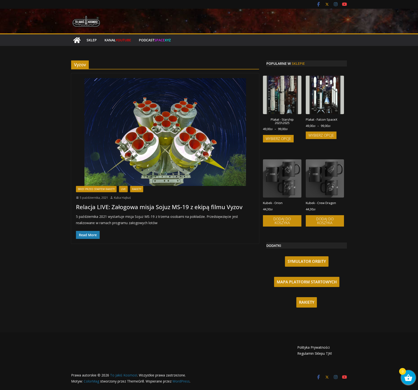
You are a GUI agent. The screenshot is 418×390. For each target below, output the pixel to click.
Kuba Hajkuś (122, 198)
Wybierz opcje (278, 138)
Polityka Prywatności (313, 347)
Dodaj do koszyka (282, 220)
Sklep (92, 40)
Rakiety (136, 189)
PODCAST (155, 40)
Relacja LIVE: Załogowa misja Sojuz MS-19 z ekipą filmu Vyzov (159, 207)
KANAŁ (117, 40)
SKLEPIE (298, 63)
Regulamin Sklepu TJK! (314, 353)
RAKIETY (306, 302)
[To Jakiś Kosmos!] (77, 40)
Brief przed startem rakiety (96, 189)
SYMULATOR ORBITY (307, 261)
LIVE (123, 189)
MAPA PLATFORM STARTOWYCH (307, 282)
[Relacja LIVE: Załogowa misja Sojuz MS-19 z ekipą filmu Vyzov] (165, 132)
